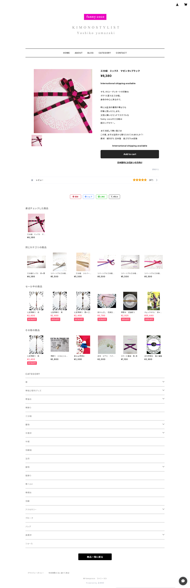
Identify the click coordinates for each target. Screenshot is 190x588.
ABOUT (78, 53)
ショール (29, 543)
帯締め (28, 492)
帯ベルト (29, 484)
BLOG (90, 53)
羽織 (27, 501)
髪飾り (28, 475)
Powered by (92, 583)
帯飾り (28, 407)
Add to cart (130, 154)
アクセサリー (31, 509)
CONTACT (121, 53)
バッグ (28, 526)
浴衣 (27, 458)
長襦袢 (28, 535)
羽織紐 (28, 450)
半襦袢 (28, 433)
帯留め (28, 399)
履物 (27, 467)
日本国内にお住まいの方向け (129, 162)
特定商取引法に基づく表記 (59, 573)
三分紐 (28, 416)
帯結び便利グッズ (33, 390)
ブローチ (29, 518)
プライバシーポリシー (36, 573)
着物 (27, 424)
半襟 (27, 441)
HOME (66, 53)
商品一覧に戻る (95, 557)
